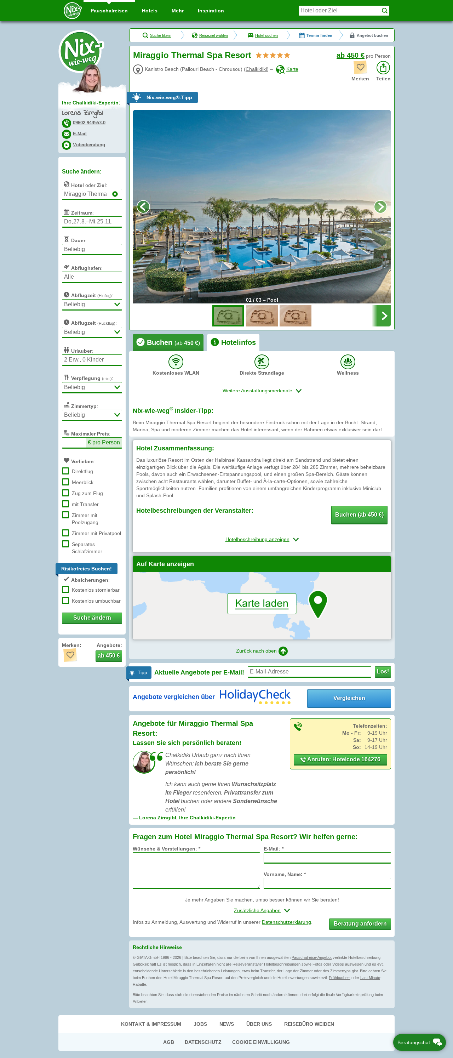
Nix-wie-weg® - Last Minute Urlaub (81, 51)
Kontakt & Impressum (151, 1024)
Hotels (149, 10)
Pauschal (109, 10)
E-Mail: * (273, 849)
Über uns (259, 1024)
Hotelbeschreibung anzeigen (257, 539)
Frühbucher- (339, 977)
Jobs (200, 1024)
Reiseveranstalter (248, 964)
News (226, 1024)
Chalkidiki (256, 69)
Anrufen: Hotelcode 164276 (343, 759)
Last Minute (370, 977)
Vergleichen (349, 698)
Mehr (178, 10)
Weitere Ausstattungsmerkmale (257, 390)
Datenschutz (203, 1042)
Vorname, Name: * (285, 874)
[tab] (168, 342)
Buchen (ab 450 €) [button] (359, 515)
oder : (89, 185)
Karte (292, 69)
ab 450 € (351, 55)
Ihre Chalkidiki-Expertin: (91, 103)
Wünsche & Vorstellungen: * (166, 849)
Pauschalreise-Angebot (312, 957)
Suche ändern (92, 618)
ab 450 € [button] (109, 656)
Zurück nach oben (256, 651)
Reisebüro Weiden (309, 1024)
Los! (383, 672)
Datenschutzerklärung (286, 922)
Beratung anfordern (360, 924)
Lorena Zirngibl (82, 113)
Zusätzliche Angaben (257, 910)
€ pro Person (104, 442)
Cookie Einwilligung (261, 1042)
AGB (168, 1042)
